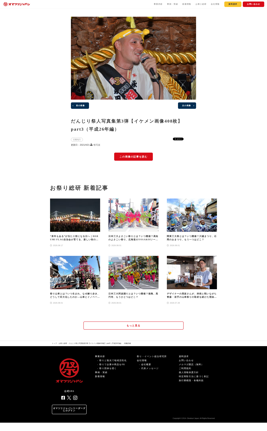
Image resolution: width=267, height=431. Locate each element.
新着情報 (186, 4)
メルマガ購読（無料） (191, 364)
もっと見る (134, 325)
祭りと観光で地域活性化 (113, 360)
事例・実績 (172, 4)
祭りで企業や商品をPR (112, 364)
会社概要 (146, 364)
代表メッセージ (150, 368)
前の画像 (80, 105)
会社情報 (215, 4)
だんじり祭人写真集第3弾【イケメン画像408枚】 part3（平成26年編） (95, 343)
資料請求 (232, 4)
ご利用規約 (185, 368)
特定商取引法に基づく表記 (194, 376)
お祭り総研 (201, 4)
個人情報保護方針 (189, 372)
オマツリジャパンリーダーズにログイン (69, 409)
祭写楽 (97, 145)
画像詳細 (127, 343)
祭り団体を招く (108, 368)
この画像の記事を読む (133, 156)
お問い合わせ (253, 4)
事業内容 (158, 4)
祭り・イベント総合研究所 (152, 356)
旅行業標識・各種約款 (191, 380)
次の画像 (186, 105)
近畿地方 (77, 139)
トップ (54, 343)
